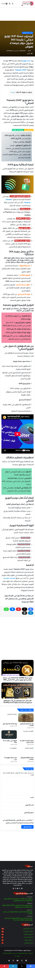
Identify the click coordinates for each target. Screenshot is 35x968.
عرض (12, 92)
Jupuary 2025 (20, 70)
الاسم (32, 797)
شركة (26, 61)
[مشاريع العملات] (26, 3)
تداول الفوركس (28, 943)
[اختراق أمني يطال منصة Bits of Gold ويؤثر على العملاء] (9, 734)
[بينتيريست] (18, 609)
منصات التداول (28, 940)
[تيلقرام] (30, 613)
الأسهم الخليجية (28, 937)
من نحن (15, 953)
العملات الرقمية (9, 578)
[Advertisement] (17, 14)
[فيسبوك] (30, 609)
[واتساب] (6, 609)
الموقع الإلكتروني (29, 812)
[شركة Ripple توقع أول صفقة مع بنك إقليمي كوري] (26, 751)
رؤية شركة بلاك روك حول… (9, 724)
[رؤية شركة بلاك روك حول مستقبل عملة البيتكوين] (9, 717)
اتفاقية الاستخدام (7, 953)
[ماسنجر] (12, 609)
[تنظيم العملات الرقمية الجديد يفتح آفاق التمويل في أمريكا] (26, 734)
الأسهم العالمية (28, 934)
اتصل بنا (17, 956)
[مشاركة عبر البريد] (24, 613)
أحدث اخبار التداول (27, 33)
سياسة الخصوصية (23, 953)
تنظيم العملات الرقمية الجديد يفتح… (27, 741)
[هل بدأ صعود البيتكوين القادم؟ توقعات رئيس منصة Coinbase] (26, 717)
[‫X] (24, 609)
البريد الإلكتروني (29, 805)
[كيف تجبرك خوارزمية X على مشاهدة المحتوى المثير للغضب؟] (9, 751)
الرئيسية (31, 953)
